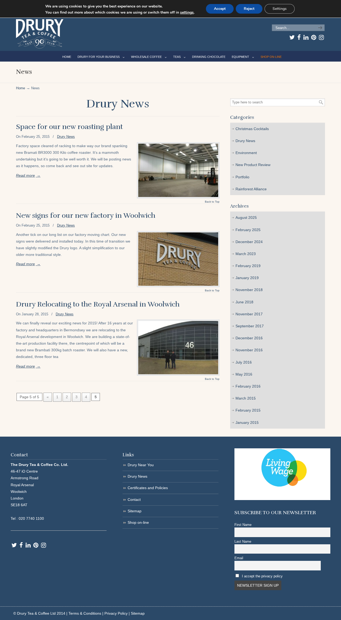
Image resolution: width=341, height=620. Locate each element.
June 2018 (244, 302)
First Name (242, 525)
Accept (220, 8)
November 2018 (249, 290)
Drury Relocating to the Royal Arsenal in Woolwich (98, 304)
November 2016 (249, 350)
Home (20, 88)
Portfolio (242, 177)
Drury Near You (141, 465)
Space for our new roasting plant (69, 126)
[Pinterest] (313, 37)
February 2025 (248, 230)
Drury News (66, 137)
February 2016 (248, 386)
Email (238, 558)
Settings (280, 8)
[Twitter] (292, 37)
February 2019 (248, 266)
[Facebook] (299, 37)
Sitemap (134, 511)
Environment (246, 153)
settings (187, 12)
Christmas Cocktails (252, 129)
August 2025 (246, 217)
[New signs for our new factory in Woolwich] (178, 259)
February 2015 (248, 410)
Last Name (242, 541)
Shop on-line (138, 522)
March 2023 (246, 254)
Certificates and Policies (148, 488)
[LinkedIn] (305, 37)
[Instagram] (321, 37)
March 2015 (246, 398)
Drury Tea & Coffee (39, 34)
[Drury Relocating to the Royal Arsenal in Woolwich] (178, 347)
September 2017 (250, 326)
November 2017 (249, 314)
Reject (249, 8)
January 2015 (247, 422)
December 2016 (249, 338)
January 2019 (247, 278)
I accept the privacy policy (262, 576)
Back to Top (212, 201)
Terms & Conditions (84, 613)
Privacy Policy (116, 613)
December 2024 (249, 242)
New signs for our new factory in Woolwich (85, 215)
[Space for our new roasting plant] (178, 170)
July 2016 (244, 362)
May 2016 (244, 374)
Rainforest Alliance (251, 189)
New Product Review (253, 165)
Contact (134, 499)
